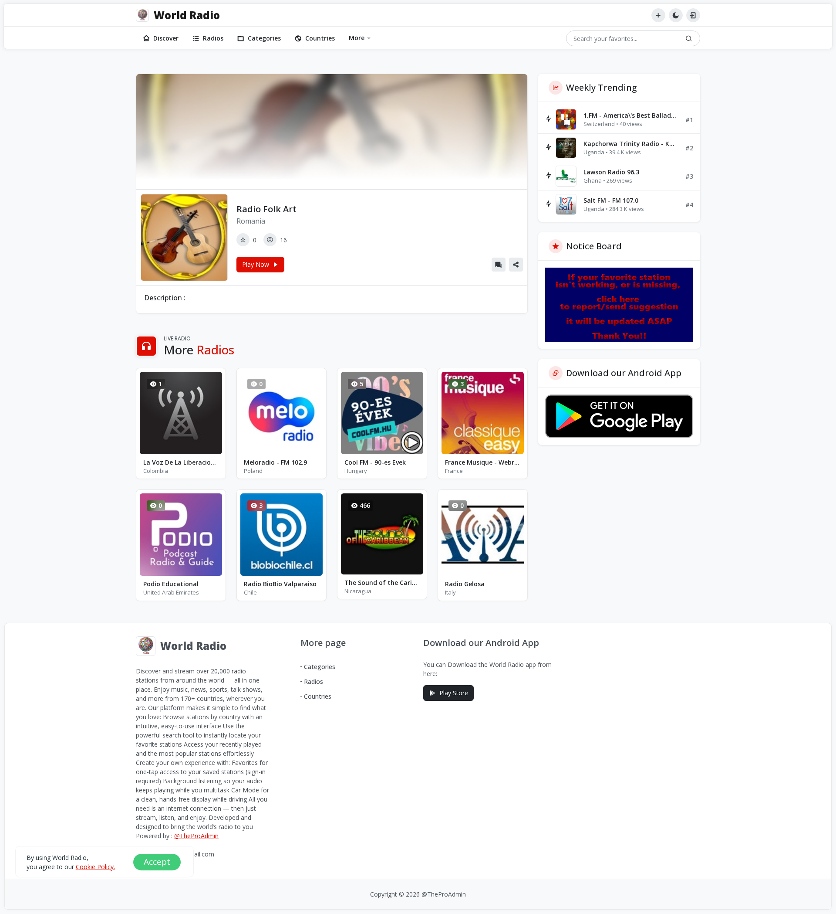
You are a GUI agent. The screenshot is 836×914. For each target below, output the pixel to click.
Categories (264, 38)
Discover (166, 38)
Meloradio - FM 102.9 (275, 462)
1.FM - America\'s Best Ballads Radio (630, 115)
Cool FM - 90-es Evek (375, 462)
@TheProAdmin (196, 836)
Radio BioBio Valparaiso (280, 584)
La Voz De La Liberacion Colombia (181, 462)
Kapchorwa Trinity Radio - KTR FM (630, 143)
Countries (320, 38)
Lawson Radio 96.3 (611, 172)
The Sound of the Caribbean (382, 582)
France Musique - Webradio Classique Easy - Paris (482, 462)
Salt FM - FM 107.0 (610, 200)
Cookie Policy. (95, 867)
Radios (213, 38)
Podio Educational (171, 584)
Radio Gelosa (465, 584)
